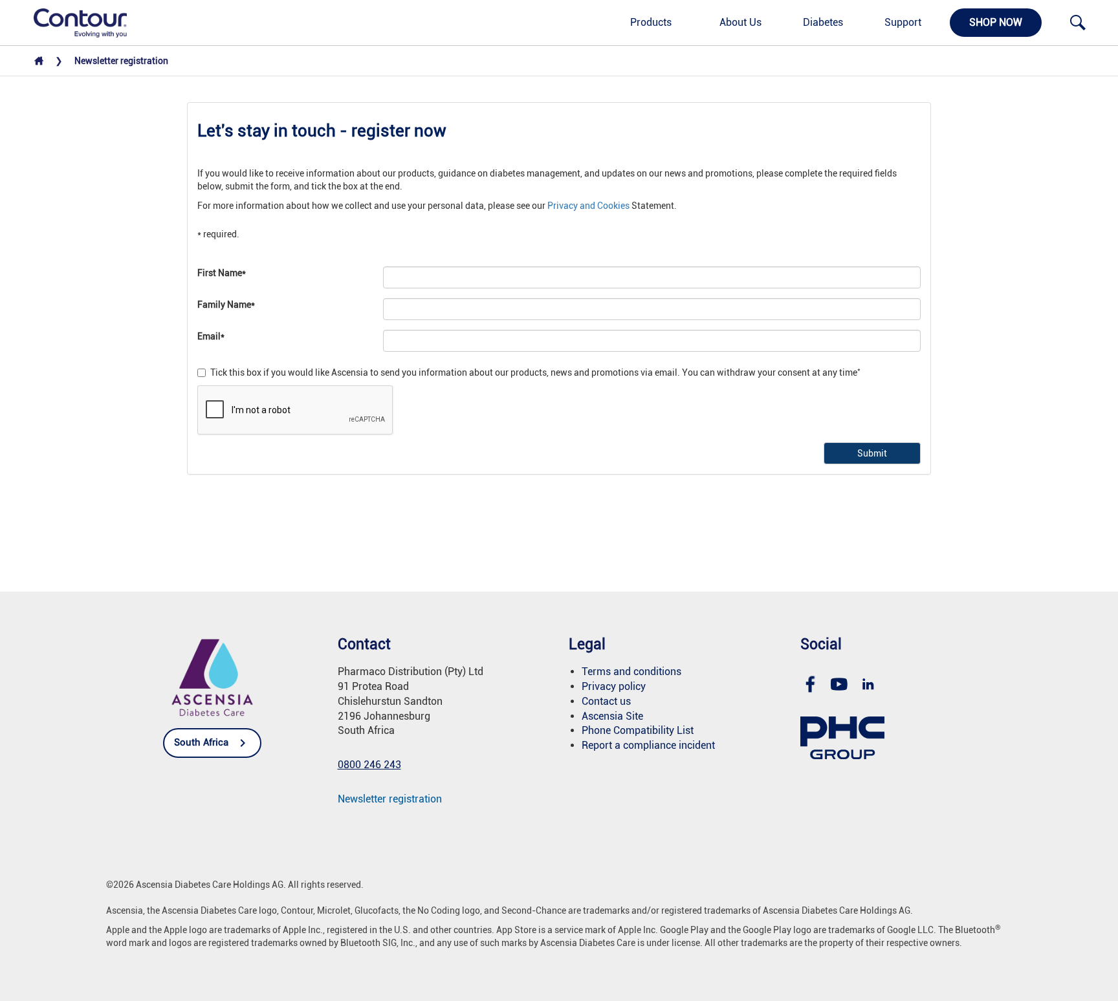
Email (211, 336)
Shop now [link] (995, 22)
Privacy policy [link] (614, 686)
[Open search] (1078, 22)
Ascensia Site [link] (612, 716)
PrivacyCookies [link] (588, 205)
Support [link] (902, 22)
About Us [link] (740, 22)
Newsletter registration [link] (390, 799)
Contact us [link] (606, 701)
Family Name (226, 304)
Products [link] (651, 22)
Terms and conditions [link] (631, 671)
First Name (221, 273)
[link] (73, 22)
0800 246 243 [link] (369, 765)
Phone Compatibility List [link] (638, 730)
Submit (872, 453)
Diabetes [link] (823, 22)
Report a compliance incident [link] (648, 745)
